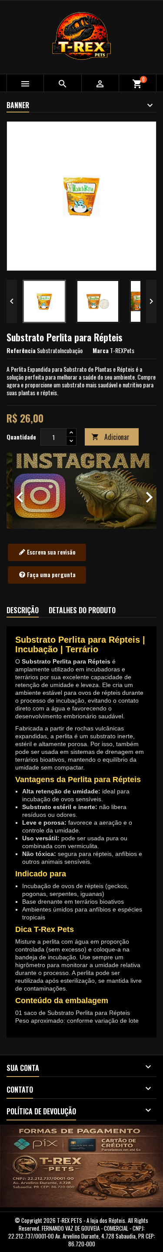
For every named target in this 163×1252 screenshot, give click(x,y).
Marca (101, 350)
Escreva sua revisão (51, 552)
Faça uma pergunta (51, 574)
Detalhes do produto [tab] (82, 610)
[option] (81, 491)
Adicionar (110, 437)
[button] (18, 491)
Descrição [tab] (23, 610)
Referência (21, 350)
